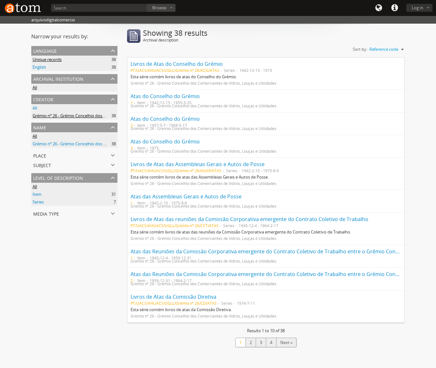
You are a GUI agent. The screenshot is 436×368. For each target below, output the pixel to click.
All (35, 87)
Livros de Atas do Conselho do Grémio (177, 63)
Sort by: (360, 49)
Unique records (47, 59)
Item (37, 194)
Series (38, 202)
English (39, 67)
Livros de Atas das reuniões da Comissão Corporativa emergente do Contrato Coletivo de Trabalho (249, 219)
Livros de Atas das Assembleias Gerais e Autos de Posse (198, 164)
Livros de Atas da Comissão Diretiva (173, 296)
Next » (286, 342)
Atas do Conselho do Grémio (165, 96)
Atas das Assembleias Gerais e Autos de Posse (186, 196)
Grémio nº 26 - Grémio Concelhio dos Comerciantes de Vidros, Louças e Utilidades (109, 116)
